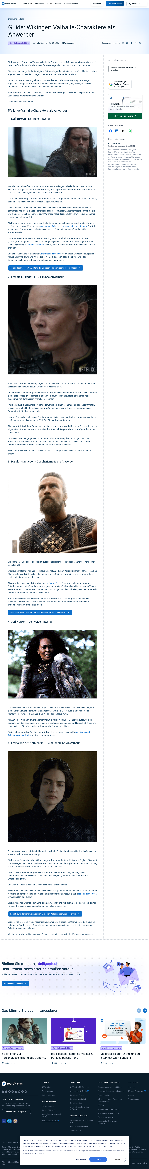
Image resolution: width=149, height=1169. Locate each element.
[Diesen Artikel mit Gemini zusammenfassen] (131, 43)
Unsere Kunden (76, 1130)
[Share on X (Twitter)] (123, 131)
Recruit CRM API (48, 1110)
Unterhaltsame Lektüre (19, 43)
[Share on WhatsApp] (129, 131)
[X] (6, 1091)
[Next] (145, 1010)
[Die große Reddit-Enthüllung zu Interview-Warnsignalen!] (123, 1031)
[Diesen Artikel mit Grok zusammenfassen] (135, 43)
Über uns (131, 1087)
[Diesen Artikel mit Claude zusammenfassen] (127, 43)
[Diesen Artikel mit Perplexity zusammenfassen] (140, 43)
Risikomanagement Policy (108, 1113)
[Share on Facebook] (110, 131)
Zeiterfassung (47, 1091)
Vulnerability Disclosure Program (107, 1122)
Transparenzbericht (105, 1117)
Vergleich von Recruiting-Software (80, 1108)
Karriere (131, 1095)
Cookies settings (79, 1159)
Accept (98, 1159)
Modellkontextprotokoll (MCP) (51, 1115)
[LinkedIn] (9, 1091)
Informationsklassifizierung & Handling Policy (110, 1100)
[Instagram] (16, 1091)
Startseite (12, 19)
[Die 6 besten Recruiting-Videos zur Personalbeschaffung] (73, 1031)
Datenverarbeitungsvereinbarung (111, 1091)
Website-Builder (48, 1095)
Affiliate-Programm (135, 1091)
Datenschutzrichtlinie (139, 1163)
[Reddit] (19, 1091)
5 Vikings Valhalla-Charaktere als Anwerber (123, 69)
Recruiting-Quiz (76, 1103)
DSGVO (101, 1105)
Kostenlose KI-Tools (78, 1091)
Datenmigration (48, 1106)
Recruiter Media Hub (78, 1099)
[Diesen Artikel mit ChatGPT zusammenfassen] (123, 43)
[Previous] (139, 1010)
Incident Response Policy (108, 1109)
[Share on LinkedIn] (117, 131)
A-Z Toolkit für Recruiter (79, 1087)
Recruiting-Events (77, 1095)
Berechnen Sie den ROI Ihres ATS (81, 1121)
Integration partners (50, 1120)
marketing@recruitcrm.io (14, 1142)
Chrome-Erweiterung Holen (16, 1112)
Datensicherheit (104, 1095)
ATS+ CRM (46, 1087)
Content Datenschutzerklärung (110, 1087)
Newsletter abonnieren (79, 1126)
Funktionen (39, 4)
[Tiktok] (22, 1091)
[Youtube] (13, 1091)
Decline (117, 1159)
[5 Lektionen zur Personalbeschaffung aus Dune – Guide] (24, 1031)
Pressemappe (133, 1099)
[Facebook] (3, 1091)
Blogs (21, 19)
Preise (58, 4)
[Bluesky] (26, 1091)
